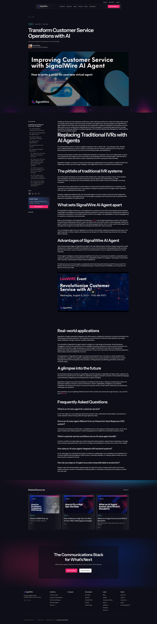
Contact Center (54, 595)
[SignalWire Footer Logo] (28, 592)
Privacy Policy (40, 620)
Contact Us (124, 600)
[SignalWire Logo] (42, 6)
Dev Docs (111, 2)
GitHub (87, 602)
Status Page (88, 605)
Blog (33, 17)
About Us (123, 595)
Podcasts (105, 607)
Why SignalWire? (125, 605)
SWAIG (94, 220)
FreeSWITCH (88, 600)
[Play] (93, 292)
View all (125, 489)
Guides (105, 597)
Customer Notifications (56, 597)
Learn (29, 17)
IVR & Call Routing (55, 600)
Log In (118, 2)
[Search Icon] (105, 2)
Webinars (105, 605)
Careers (123, 597)
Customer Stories (108, 600)
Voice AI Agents (54, 602)
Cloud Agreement (49, 620)
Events (105, 602)
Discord (63, 393)
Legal (122, 602)
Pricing (80, 6)
